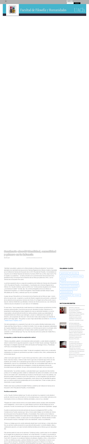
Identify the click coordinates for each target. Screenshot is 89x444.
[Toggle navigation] (6, 1)
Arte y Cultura (74, 273)
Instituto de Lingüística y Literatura (68, 288)
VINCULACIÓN (63, 298)
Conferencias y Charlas (77, 276)
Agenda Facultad (64, 273)
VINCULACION (77, 295)
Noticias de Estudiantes (66, 295)
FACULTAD (63, 279)
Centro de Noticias (65, 276)
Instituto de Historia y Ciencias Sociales (69, 285)
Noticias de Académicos (66, 292)
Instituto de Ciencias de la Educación (69, 282)
